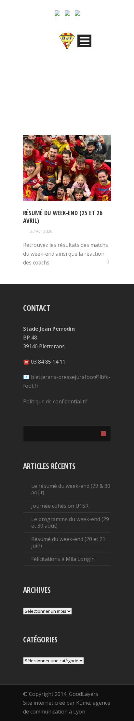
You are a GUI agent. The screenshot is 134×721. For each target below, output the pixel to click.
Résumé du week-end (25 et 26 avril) (62, 217)
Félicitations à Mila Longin (63, 559)
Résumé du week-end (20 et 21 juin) (68, 542)
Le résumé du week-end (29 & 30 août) (70, 489)
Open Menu (84, 41)
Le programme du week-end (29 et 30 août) (70, 522)
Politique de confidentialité (55, 401)
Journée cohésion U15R (59, 505)
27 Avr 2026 (41, 231)
